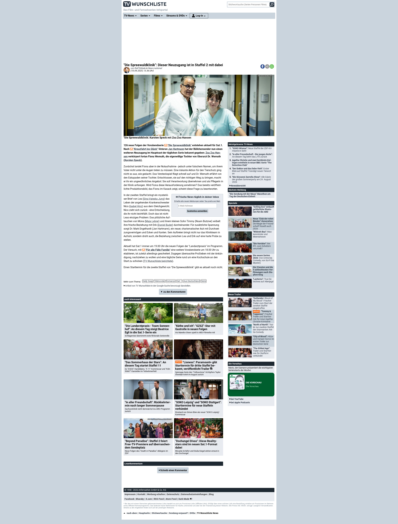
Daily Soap (148, 281)
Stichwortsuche (159, 513)
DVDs (192, 513)
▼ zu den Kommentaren (172, 291)
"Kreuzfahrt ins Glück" (145, 149)
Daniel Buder (165, 224)
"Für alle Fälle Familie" (158, 249)
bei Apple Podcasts (240, 402)
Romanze (170, 281)
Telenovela (159, 281)
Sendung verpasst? (178, 513)
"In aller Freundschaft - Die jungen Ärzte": (252, 155)
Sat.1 (179, 281)
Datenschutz (173, 494)
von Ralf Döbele (137, 68)
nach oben (132, 513)
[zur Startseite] (145, 3)
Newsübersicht (238, 185)
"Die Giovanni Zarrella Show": (251, 179)
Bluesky (140, 499)
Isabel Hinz (136, 206)
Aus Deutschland (191, 281)
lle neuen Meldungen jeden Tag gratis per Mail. (197, 201)
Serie (203, 281)
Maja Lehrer (152, 221)
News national (155, 68)
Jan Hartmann (176, 149)
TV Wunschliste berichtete (158, 261)
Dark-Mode (184, 499)
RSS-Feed (159, 499)
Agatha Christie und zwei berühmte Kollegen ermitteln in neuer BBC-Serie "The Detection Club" (252, 162)
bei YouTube (237, 399)
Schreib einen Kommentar (173, 470)
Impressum (130, 494)
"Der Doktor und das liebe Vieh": (251, 171)
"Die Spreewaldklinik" (180, 145)
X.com (149, 499)
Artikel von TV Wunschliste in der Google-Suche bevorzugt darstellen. (158, 285)
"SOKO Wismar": (252, 149)
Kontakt (141, 494)
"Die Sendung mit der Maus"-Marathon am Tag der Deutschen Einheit (250, 195)
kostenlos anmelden (197, 211)
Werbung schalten (156, 494)
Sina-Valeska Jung (153, 198)
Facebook (129, 499)
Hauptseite (144, 513)
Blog (211, 494)
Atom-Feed (171, 499)
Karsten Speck (133, 160)
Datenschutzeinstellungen (194, 494)
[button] (262, 66)
